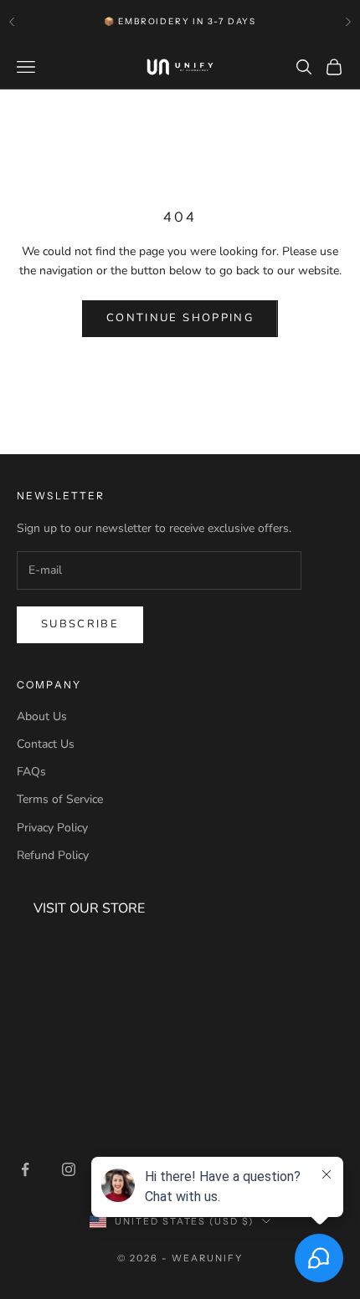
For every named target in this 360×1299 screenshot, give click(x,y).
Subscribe (80, 624)
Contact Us (46, 744)
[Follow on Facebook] (25, 1169)
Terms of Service (60, 799)
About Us (42, 716)
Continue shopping (180, 317)
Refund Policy (53, 855)
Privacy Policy (52, 828)
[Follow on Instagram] (68, 1169)
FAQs (31, 772)
